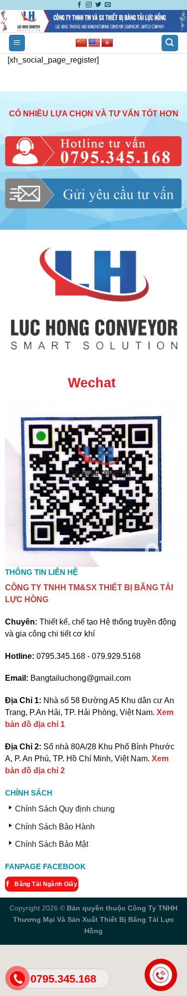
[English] (94, 43)
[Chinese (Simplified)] (81, 43)
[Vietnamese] (107, 43)
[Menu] (17, 43)
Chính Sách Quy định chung (65, 809)
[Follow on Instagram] (89, 4)
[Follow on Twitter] (98, 4)
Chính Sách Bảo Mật (51, 844)
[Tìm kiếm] (170, 43)
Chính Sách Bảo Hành (55, 826)
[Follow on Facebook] (79, 4)
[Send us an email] (108, 4)
